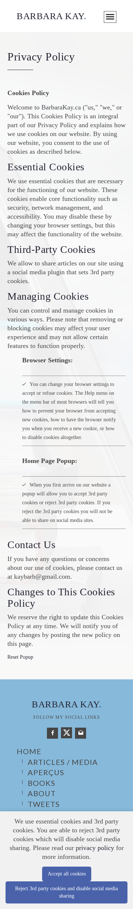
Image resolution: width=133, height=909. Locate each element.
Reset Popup (20, 657)
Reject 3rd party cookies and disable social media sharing (66, 892)
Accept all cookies (67, 874)
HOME (29, 751)
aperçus (46, 772)
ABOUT (42, 793)
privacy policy (95, 847)
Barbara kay (66, 704)
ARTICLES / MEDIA (63, 762)
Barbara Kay (51, 16)
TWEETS (44, 804)
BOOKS (41, 783)
